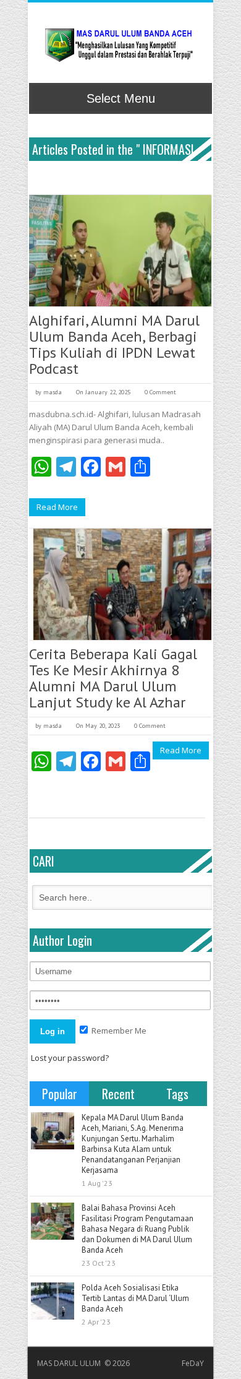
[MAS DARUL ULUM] (119, 45)
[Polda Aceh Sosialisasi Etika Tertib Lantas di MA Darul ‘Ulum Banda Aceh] (52, 1301)
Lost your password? (70, 1057)
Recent (118, 1093)
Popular (59, 1093)
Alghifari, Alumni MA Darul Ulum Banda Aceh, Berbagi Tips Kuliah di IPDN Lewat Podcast (114, 344)
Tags (177, 1093)
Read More (57, 506)
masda (52, 392)
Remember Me (118, 1030)
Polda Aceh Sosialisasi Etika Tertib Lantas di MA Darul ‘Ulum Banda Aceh (135, 1298)
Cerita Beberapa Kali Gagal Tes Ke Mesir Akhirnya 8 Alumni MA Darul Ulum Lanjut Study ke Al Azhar (113, 678)
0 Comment (160, 392)
